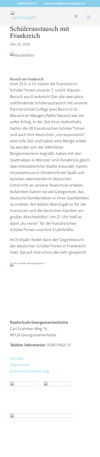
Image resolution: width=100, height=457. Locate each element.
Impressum (20, 364)
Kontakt (17, 358)
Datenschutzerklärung (29, 371)
